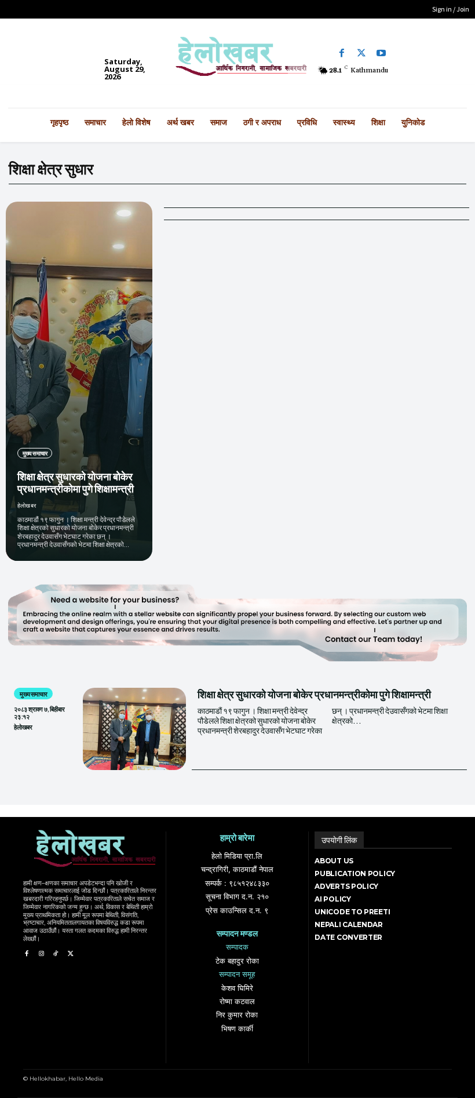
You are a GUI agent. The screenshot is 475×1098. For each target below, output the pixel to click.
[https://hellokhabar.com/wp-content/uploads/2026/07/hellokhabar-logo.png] (237, 60)
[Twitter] (361, 53)
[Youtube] (381, 53)
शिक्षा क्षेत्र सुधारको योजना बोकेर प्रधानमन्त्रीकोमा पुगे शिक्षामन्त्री (75, 482)
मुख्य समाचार (35, 453)
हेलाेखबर (26, 505)
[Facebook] (342, 53)
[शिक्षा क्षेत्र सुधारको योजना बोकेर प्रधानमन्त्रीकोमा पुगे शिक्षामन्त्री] (79, 381)
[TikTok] (56, 954)
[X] (70, 954)
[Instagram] (40, 954)
